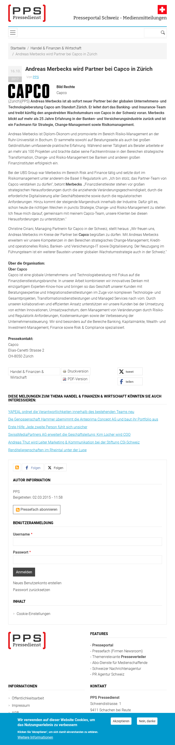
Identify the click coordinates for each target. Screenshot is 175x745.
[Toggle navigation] (12, 32)
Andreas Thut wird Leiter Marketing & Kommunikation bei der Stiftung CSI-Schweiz (74, 442)
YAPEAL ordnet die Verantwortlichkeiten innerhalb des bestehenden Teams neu (71, 412)
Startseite (18, 48)
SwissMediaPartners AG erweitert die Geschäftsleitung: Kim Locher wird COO (69, 434)
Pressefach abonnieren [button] (38, 509)
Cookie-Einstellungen (33, 614)
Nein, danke (147, 721)
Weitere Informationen (35, 737)
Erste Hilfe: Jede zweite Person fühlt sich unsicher (47, 427)
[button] (28, 91)
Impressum (21, 705)
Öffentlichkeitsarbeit (28, 698)
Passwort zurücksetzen (31, 590)
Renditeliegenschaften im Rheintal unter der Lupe (47, 450)
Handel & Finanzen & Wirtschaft (56, 48)
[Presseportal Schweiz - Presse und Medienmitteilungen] (27, 13)
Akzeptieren (121, 721)
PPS (36, 77)
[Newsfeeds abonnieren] (17, 467)
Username (21, 534)
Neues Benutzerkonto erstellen (37, 583)
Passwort (20, 552)
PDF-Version (78, 379)
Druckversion (78, 371)
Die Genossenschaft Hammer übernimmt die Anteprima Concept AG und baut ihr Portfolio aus (83, 419)
